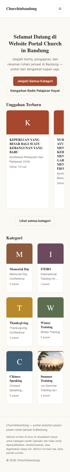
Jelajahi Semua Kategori (35, 81)
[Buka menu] (60, 9)
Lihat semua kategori (35, 221)
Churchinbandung (21, 8)
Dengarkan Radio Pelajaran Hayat (35, 91)
